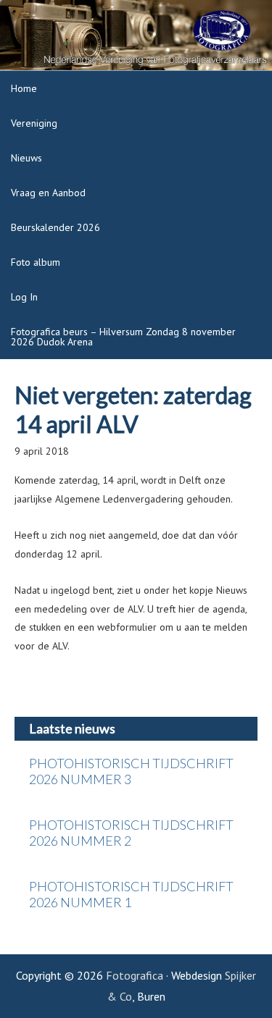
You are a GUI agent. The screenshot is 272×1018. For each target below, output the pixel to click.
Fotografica (134, 975)
